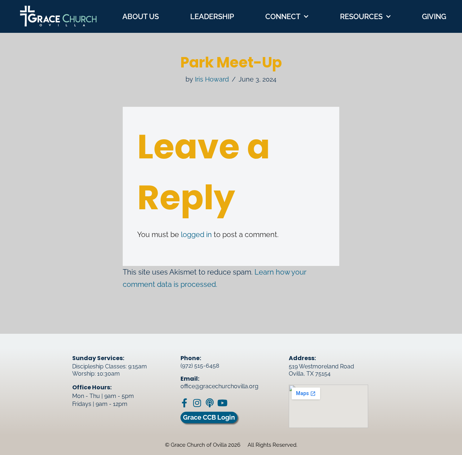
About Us (140, 16)
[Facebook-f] (184, 403)
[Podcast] (209, 403)
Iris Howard (212, 79)
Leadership (212, 16)
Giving (434, 16)
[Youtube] (222, 403)
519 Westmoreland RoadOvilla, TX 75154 (321, 370)
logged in (196, 234)
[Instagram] (197, 403)
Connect (282, 16)
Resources (361, 16)
